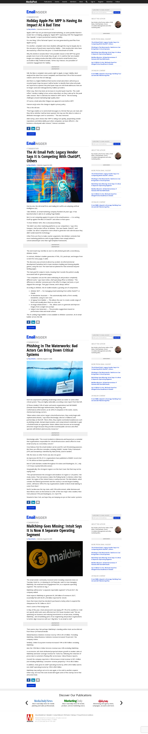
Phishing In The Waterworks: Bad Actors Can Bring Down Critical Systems (105, 48)
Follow (117, 2)
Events (57, 2)
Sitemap (73, 715)
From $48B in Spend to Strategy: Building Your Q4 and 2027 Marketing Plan (106, 74)
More (81, 2)
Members (73, 2)
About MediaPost (40, 715)
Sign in (93, 2)
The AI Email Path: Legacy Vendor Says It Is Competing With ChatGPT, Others (105, 43)
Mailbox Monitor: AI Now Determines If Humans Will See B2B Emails (104, 58)
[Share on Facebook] (29, 128)
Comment (31, 134)
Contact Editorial (58, 715)
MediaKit (49, 715)
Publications (48, 2)
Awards (64, 2)
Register (100, 2)
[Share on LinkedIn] (33, 128)
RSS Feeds (67, 715)
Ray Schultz (32, 29)
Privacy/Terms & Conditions (85, 715)
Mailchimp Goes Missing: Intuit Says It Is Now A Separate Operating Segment (106, 53)
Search (86, 1)
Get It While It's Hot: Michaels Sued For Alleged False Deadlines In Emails (104, 63)
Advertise (109, 2)
